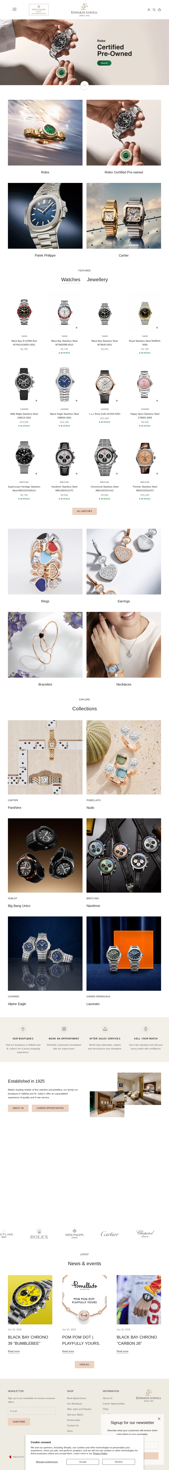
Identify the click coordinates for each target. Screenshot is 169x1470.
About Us (107, 1398)
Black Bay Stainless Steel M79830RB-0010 (64, 343)
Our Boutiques (74, 1403)
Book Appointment (76, 1398)
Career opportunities (50, 1108)
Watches (70, 279)
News (70, 1431)
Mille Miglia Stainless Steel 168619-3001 (24, 416)
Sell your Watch (75, 1414)
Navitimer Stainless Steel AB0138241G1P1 (64, 488)
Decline (119, 1461)
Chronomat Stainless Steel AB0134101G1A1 (104, 488)
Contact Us (73, 1425)
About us (18, 1108)
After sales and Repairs (79, 1409)
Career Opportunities (114, 1403)
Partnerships (73, 1420)
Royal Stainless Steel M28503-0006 (145, 343)
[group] (84, 52)
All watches (84, 511)
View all (84, 1364)
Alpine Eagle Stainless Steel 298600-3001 (64, 416)
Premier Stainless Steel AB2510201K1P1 (145, 488)
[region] (84, 52)
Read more (14, 1351)
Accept (82, 1461)
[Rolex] (132, 9)
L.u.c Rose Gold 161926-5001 (104, 414)
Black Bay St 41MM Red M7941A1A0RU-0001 (24, 343)
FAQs (106, 1409)
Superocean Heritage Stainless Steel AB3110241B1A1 (24, 488)
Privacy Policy (100, 1453)
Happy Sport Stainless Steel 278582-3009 (144, 416)
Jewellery (97, 279)
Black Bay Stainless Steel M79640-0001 (105, 343)
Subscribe (19, 1422)
